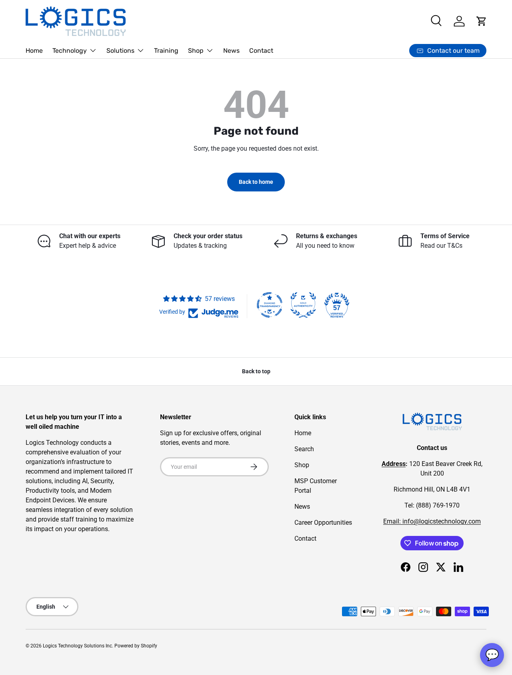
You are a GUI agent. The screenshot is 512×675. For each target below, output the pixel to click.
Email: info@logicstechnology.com (432, 521)
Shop (196, 50)
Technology (69, 50)
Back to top (256, 371)
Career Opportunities (323, 522)
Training (166, 50)
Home (34, 50)
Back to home (256, 182)
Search (304, 449)
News (231, 50)
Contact (261, 50)
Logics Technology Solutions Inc (77, 646)
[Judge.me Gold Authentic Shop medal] (303, 305)
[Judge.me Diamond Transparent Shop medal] (269, 305)
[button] (481, 21)
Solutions (120, 50)
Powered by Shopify (135, 646)
